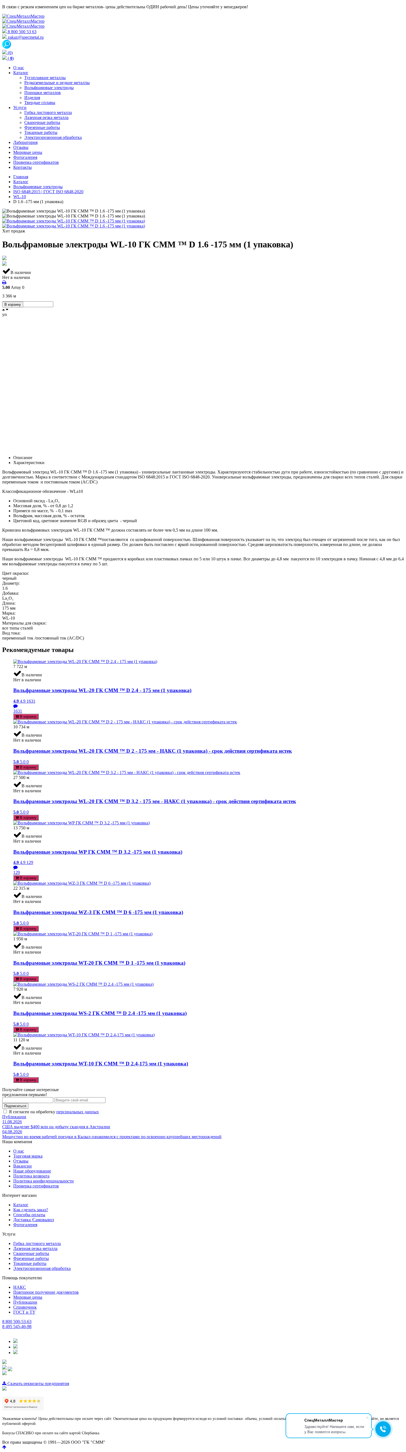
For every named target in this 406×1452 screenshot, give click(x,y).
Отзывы (20, 1161)
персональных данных (77, 1111)
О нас (18, 1151)
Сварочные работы (31, 1253)
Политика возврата (31, 1176)
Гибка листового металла (37, 1243)
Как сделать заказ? (30, 1209)
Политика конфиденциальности (43, 1181)
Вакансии (22, 1166)
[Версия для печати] (4, 282)
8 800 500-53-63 (16, 1321)
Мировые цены (27, 1297)
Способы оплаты (29, 1214)
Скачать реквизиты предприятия (37, 1383)
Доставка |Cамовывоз (33, 1219)
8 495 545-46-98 (16, 1326)
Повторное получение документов (46, 1292)
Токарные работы (29, 1263)
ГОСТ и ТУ (24, 1312)
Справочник (25, 1307)
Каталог (20, 1204)
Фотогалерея (25, 1224)
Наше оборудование (32, 1171)
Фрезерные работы (31, 1258)
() (10, 58)
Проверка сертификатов (36, 1186)
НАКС (19, 1287)
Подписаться (15, 1106)
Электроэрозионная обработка (42, 1268)
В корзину (12, 304)
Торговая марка (28, 1156)
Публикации (14, 1116)
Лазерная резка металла (35, 1248)
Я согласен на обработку (54, 1111)
